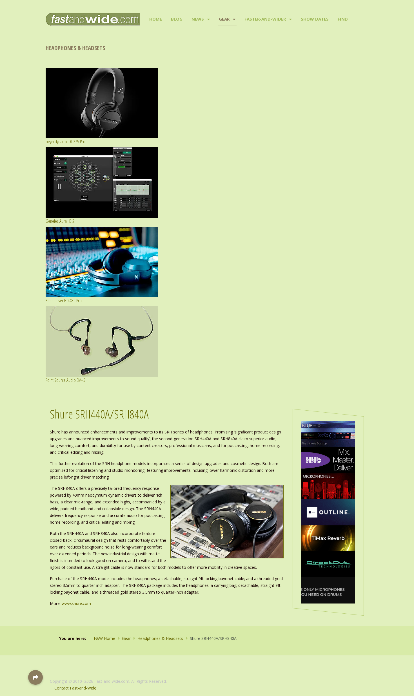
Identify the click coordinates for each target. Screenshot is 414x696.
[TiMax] (328, 538)
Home (155, 19)
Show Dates (315, 19)
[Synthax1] (328, 590)
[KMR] (328, 485)
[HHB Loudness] (328, 459)
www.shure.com (76, 603)
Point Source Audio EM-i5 (65, 380)
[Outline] (328, 511)
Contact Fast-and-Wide (75, 688)
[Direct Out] (328, 564)
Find (343, 19)
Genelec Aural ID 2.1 (61, 221)
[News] (208, 19)
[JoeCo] (328, 433)
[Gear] (234, 19)
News (198, 19)
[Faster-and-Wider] (290, 19)
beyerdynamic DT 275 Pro (65, 141)
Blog (176, 19)
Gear (224, 19)
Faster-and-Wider (265, 19)
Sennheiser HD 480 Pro (64, 300)
